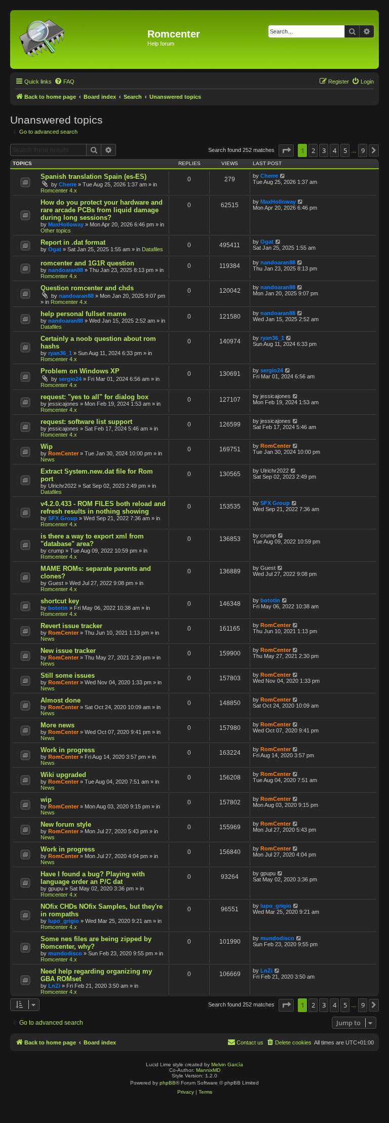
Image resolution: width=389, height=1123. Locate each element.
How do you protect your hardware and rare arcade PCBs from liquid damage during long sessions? (102, 210)
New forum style (66, 824)
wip (46, 799)
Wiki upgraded (63, 775)
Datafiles (152, 249)
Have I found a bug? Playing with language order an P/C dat (93, 877)
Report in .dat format (73, 242)
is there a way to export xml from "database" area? (92, 540)
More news (57, 725)
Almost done (61, 700)
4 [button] (334, 150)
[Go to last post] (283, 176)
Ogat (54, 249)
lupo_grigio (63, 921)
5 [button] (345, 150)
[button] (286, 150)
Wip (47, 446)
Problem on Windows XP (80, 371)
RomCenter (63, 453)
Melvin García (227, 1064)
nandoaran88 (65, 270)
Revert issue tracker (71, 626)
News (48, 459)
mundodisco (65, 953)
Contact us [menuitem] (250, 1042)
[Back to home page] (80, 39)
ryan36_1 (60, 353)
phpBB (168, 1083)
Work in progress (68, 750)
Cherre (67, 184)
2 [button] (313, 150)
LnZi (54, 986)
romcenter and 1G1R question (87, 263)
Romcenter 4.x (59, 190)
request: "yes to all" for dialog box (94, 397)
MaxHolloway (66, 224)
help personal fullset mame (83, 314)
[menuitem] (64, 81)
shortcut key (60, 601)
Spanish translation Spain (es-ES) (93, 176)
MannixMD (208, 1070)
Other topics (56, 230)
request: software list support (86, 421)
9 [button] (363, 150)
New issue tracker (68, 650)
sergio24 (70, 379)
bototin (58, 608)
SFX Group (62, 518)
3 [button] (324, 150)
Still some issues (68, 675)
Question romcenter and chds (87, 288)
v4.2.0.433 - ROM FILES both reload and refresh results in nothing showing (103, 507)
